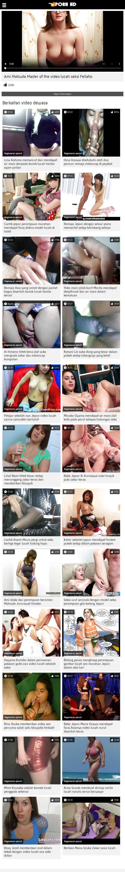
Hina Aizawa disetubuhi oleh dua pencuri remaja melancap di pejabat (88, 162)
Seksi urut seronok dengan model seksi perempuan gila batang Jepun (90, 602)
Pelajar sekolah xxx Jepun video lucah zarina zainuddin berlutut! (30, 417)
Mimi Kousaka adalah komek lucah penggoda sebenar (27, 789)
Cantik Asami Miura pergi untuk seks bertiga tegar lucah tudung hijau (28, 541)
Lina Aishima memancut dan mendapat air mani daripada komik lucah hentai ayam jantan (30, 163)
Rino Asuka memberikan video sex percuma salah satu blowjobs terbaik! (29, 726)
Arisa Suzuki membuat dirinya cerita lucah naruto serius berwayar (88, 789)
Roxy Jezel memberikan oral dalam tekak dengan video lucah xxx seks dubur (28, 851)
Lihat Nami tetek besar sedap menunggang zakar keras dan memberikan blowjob (23, 479)
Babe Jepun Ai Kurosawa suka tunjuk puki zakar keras (89, 477)
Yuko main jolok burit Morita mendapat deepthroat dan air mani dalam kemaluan (90, 291)
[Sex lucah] (62, 5)
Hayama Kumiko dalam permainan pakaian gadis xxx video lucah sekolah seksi (30, 663)
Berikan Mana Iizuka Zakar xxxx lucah (89, 848)
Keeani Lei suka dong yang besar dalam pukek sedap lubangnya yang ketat (90, 353)
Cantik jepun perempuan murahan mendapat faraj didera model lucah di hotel (29, 227)
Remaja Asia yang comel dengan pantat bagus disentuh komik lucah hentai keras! (30, 291)
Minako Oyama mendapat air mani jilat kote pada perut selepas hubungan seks (90, 417)
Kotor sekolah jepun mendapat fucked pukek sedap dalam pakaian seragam (89, 541)
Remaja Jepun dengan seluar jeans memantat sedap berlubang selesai (87, 226)
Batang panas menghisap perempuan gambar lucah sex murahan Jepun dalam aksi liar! (89, 663)
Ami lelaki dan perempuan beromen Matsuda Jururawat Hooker (28, 602)
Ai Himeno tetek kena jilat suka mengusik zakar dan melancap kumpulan (25, 355)
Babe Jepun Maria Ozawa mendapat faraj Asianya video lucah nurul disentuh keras (88, 727)
